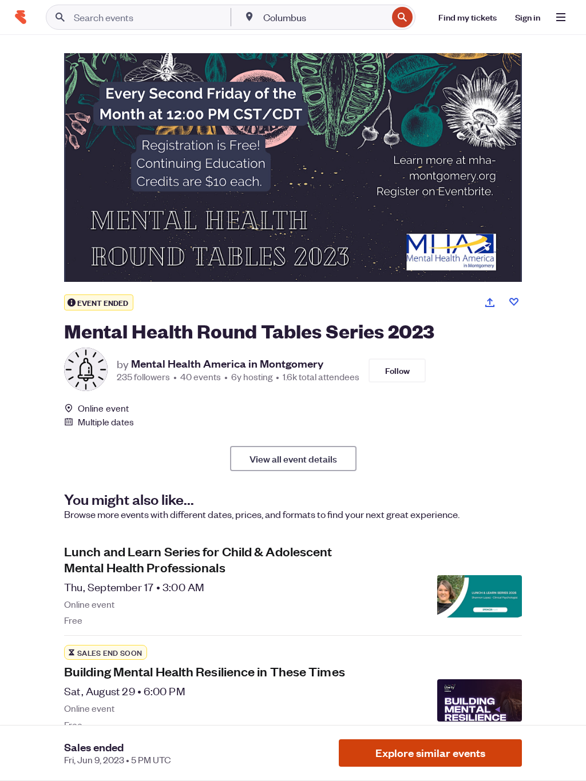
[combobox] (324, 17)
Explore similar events (430, 753)
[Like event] (514, 302)
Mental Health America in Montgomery (227, 363)
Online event (103, 408)
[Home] (20, 17)
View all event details (293, 458)
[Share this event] (489, 302)
